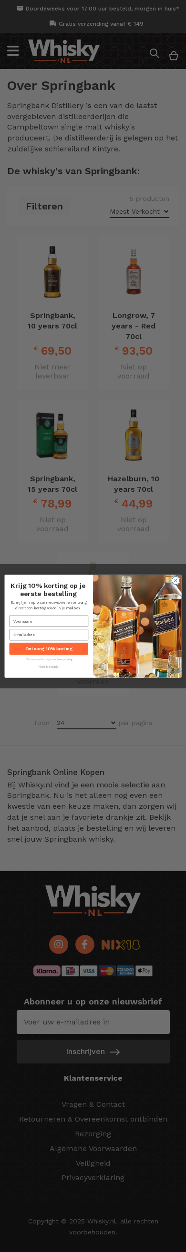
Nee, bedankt (49, 667)
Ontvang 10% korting (48, 648)
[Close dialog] (176, 580)
